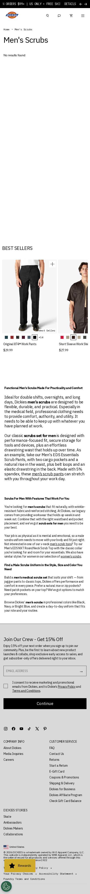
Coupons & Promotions (64, 777)
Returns (54, 760)
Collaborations (13, 834)
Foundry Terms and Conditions (24, 879)
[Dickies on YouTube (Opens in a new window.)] (21, 729)
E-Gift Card (56, 771)
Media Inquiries (13, 754)
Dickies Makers (13, 828)
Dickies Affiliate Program (65, 795)
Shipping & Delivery (61, 783)
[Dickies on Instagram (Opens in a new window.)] (5, 729)
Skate (7, 817)
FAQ (52, 748)
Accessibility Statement (56, 873)
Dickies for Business (62, 789)
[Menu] (83, 15)
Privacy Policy (67, 687)
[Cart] (71, 15)
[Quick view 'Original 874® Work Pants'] (52, 264)
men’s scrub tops (61, 544)
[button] (22, 742)
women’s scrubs (71, 556)
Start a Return (58, 766)
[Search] (47, 15)
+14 (41, 337)
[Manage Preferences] (6, 886)
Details (70, 4)
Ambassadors (12, 822)
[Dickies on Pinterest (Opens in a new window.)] (45, 729)
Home (6, 29)
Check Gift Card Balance (65, 801)
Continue (45, 703)
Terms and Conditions (26, 691)
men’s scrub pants (48, 474)
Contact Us (56, 754)
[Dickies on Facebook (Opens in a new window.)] (13, 729)
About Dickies (12, 748)
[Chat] (59, 15)
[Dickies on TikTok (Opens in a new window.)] (29, 729)
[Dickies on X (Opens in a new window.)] (37, 729)
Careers (8, 760)
